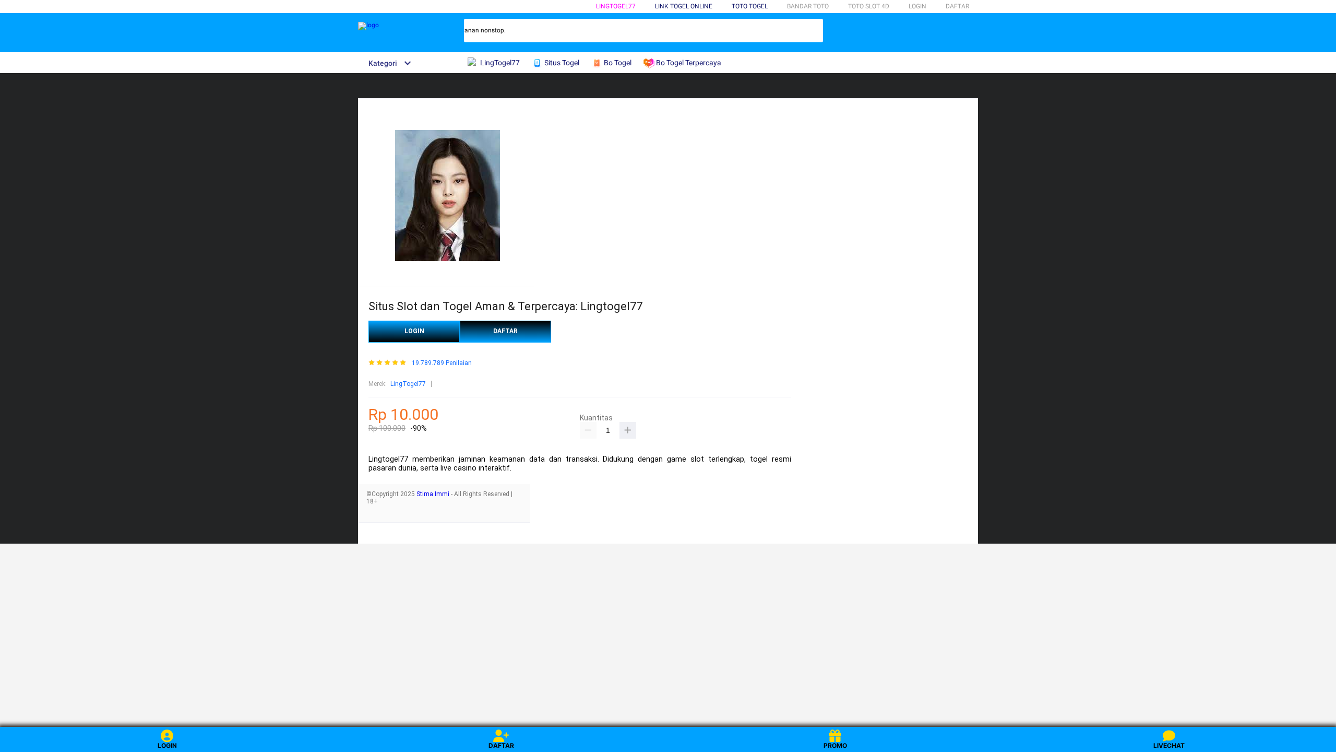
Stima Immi (432, 494)
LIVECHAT (1169, 745)
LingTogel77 (616, 6)
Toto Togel (750, 6)
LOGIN (917, 6)
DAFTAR (957, 6)
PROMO (835, 745)
